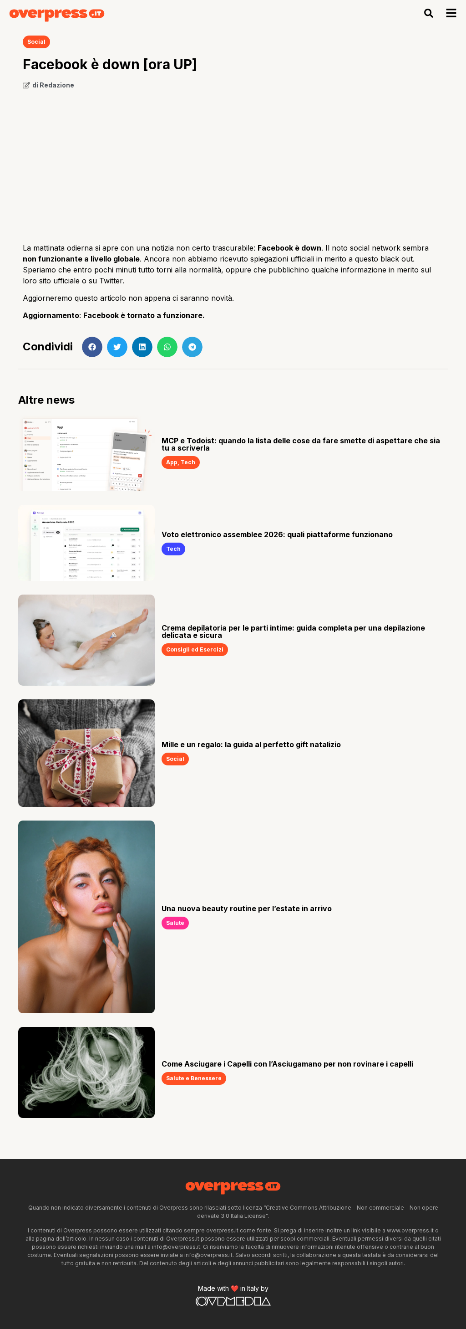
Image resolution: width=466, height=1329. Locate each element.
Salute (175, 922)
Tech (188, 462)
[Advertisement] (233, 162)
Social (36, 41)
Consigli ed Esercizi (194, 649)
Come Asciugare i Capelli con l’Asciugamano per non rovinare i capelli (287, 1063)
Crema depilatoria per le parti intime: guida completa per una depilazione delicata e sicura (293, 631)
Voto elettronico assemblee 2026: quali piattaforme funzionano (277, 534)
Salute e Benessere (194, 1078)
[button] (428, 13)
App (171, 462)
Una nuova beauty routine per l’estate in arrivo (247, 908)
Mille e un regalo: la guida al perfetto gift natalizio (251, 744)
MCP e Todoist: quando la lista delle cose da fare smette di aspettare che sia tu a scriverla (301, 444)
